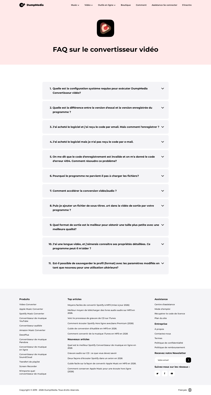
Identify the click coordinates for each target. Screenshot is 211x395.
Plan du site (161, 318)
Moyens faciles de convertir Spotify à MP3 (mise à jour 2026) (98, 305)
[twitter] (157, 373)
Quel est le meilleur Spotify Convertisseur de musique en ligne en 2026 (102, 346)
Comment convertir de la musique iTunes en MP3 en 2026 (98, 333)
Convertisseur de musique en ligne (33, 348)
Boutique (126, 5)
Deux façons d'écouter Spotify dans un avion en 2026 (95, 358)
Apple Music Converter (31, 309)
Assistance (157, 5)
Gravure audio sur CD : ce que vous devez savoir (92, 353)
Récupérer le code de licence (170, 313)
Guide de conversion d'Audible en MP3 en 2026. (92, 328)
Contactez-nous (163, 333)
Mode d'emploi (162, 309)
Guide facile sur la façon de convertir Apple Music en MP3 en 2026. (102, 363)
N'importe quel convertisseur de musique (32, 372)
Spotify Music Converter (31, 313)
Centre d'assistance (165, 304)
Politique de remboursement (170, 347)
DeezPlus (24, 335)
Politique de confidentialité (169, 343)
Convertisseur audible (30, 325)
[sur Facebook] (165, 373)
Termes (158, 338)
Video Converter (27, 304)
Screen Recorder (28, 366)
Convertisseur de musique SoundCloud (33, 355)
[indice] (31, 5)
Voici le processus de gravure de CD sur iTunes (92, 318)
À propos (159, 329)
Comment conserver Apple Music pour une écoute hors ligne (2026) (99, 370)
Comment (141, 5)
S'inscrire (187, 5)
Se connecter (170, 5)
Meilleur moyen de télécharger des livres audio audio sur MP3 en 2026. (101, 311)
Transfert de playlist (29, 361)
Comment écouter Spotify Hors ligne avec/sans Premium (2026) (101, 323)
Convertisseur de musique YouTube (33, 319)
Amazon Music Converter (32, 330)
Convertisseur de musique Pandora (33, 341)
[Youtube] (172, 373)
